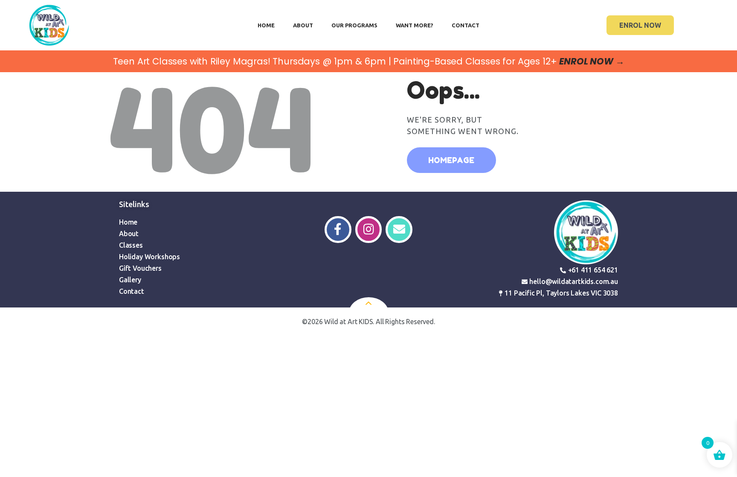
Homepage (451, 160)
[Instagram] (368, 229)
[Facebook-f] (338, 229)
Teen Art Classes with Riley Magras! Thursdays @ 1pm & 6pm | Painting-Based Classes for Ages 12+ (368, 61)
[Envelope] (399, 229)
